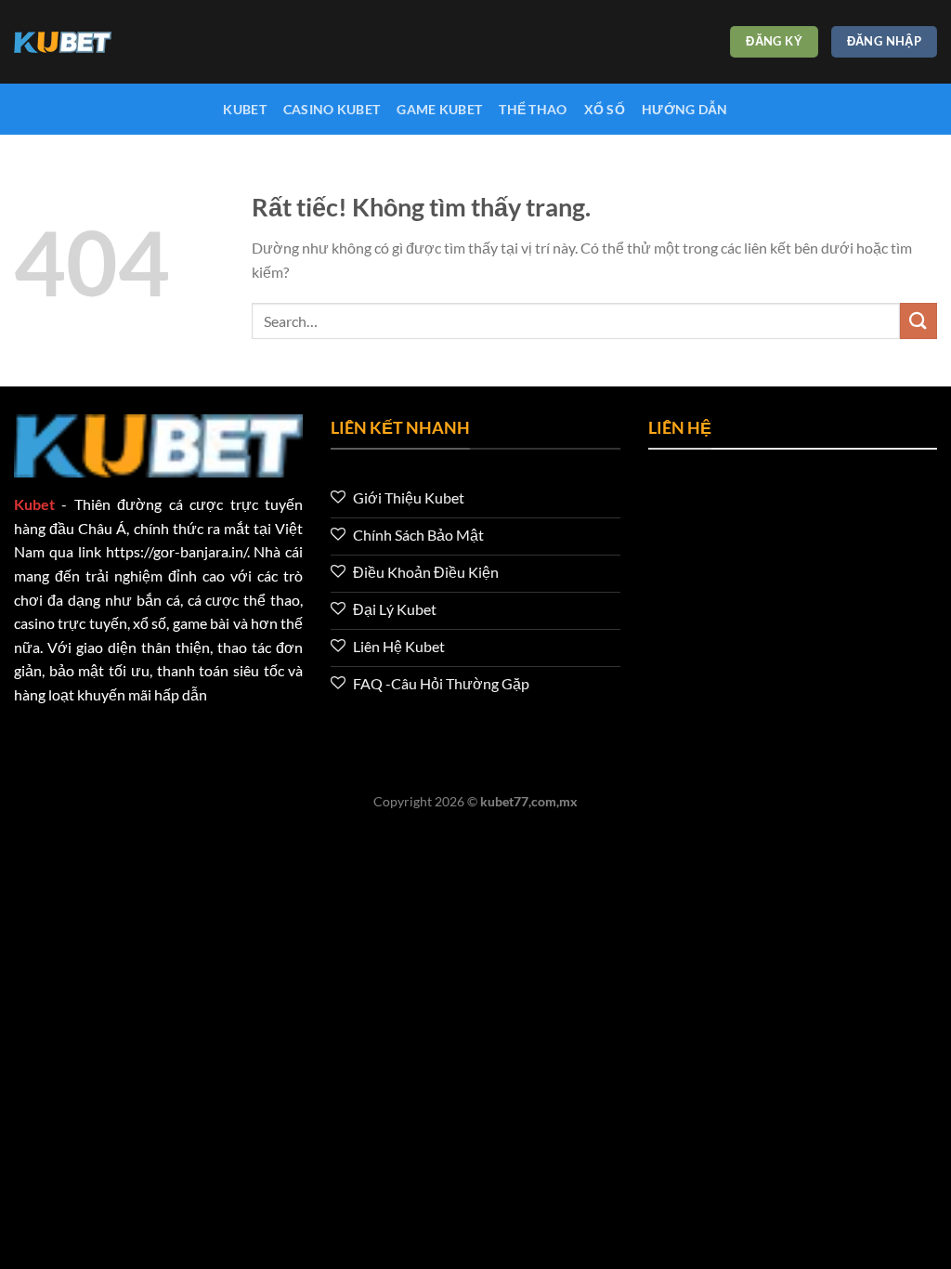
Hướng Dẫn (685, 109)
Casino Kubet (331, 109)
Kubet (244, 109)
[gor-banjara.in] (107, 42)
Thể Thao (533, 109)
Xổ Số (604, 109)
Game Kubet (439, 109)
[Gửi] (918, 321)
